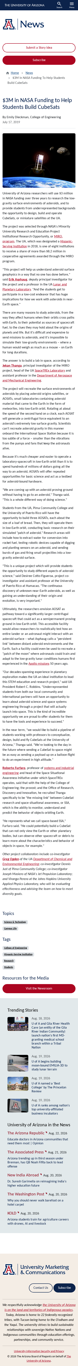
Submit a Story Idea (39, 47)
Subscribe (39, 60)
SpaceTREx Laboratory (50, 370)
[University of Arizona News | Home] (39, 24)
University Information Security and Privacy (39, 1351)
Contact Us (40, 1288)
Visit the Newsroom (39, 988)
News (29, 73)
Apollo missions (38, 664)
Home (15, 73)
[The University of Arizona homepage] (24, 5)
